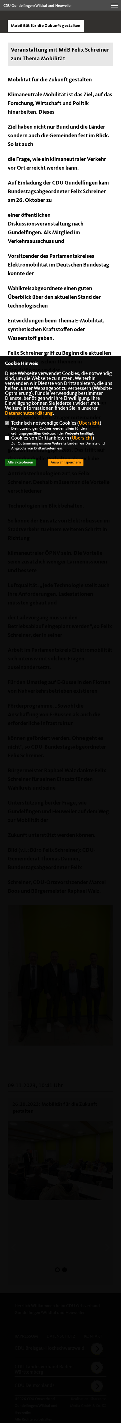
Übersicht (89, 423)
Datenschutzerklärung (29, 413)
